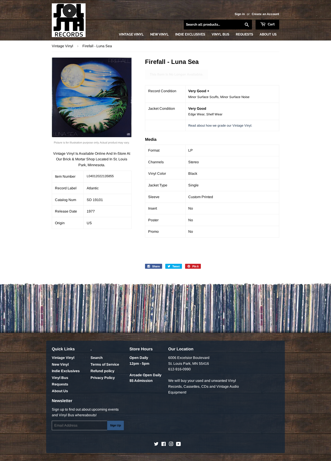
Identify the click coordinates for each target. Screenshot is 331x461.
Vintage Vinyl (131, 34)
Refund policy (102, 371)
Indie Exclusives (190, 34)
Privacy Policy (103, 378)
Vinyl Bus (220, 34)
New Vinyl (159, 34)
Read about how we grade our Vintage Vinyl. (220, 125)
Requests (244, 34)
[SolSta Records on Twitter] (156, 444)
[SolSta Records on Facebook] (163, 444)
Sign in (240, 14)
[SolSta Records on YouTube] (178, 444)
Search (97, 358)
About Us (268, 34)
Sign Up (115, 425)
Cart (271, 24)
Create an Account (265, 14)
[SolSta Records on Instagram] (171, 444)
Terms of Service (105, 364)
